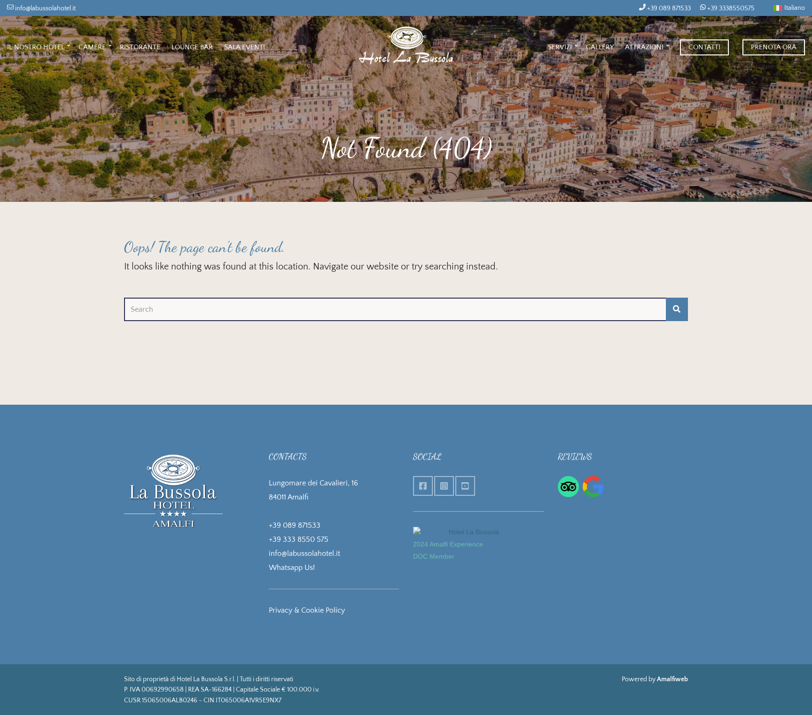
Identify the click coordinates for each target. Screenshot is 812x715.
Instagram (444, 486)
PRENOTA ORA (773, 47)
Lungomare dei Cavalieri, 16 (313, 483)
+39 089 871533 (668, 8)
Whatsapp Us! (292, 567)
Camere (92, 47)
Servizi (560, 47)
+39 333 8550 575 (298, 539)
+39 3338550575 (730, 8)
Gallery (600, 47)
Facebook (423, 486)
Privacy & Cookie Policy (307, 610)
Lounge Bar (192, 47)
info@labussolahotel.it (45, 8)
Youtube (465, 486)
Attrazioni (644, 47)
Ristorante (140, 47)
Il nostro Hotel (35, 47)
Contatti (704, 47)
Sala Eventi (244, 47)
